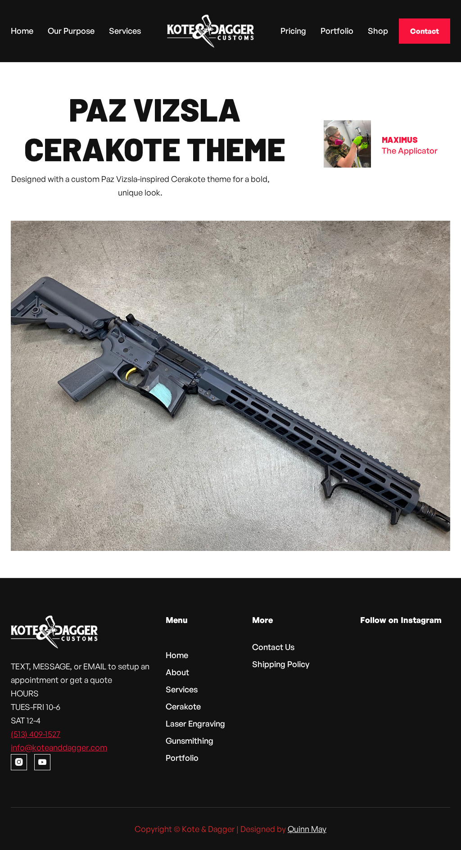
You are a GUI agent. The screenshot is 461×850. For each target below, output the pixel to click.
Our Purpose (71, 30)
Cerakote (183, 706)
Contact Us (273, 647)
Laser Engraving (195, 723)
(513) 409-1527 (35, 734)
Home (22, 30)
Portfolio (337, 30)
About (177, 672)
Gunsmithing (189, 740)
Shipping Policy (280, 664)
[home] (210, 31)
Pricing (293, 30)
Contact (424, 31)
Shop (378, 30)
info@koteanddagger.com (59, 747)
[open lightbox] (230, 386)
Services (125, 30)
